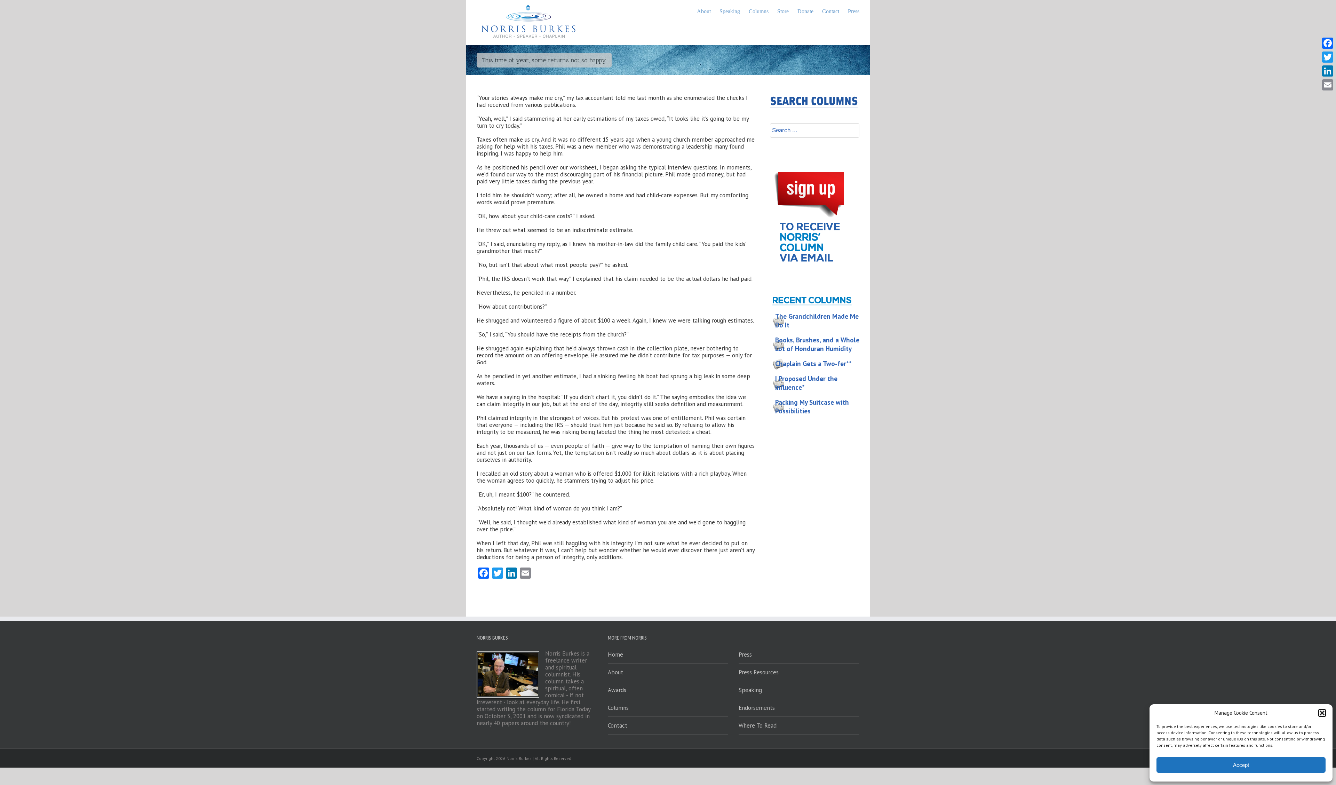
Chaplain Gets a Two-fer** (813, 363)
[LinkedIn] (1328, 71)
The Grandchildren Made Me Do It (817, 320)
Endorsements (757, 708)
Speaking (750, 690)
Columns (618, 708)
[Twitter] (1328, 57)
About (615, 672)
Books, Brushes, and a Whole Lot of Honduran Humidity (817, 344)
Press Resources (759, 672)
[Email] (1328, 85)
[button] (1322, 712)
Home (615, 654)
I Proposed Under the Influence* (806, 382)
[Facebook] (1328, 43)
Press (745, 654)
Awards (617, 690)
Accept (1241, 765)
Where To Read (758, 725)
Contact (617, 725)
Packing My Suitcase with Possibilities (812, 406)
